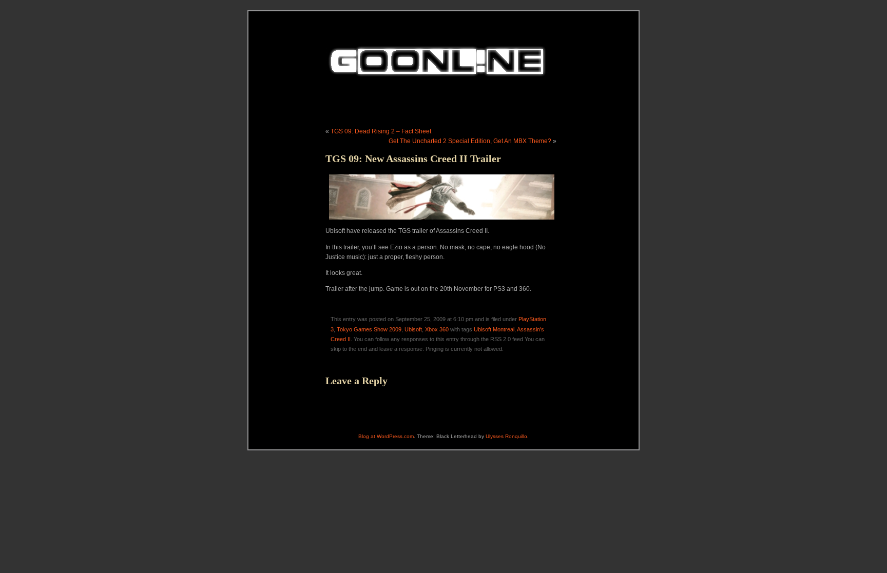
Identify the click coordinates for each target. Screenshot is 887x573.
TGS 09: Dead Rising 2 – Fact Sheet (381, 131)
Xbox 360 (437, 329)
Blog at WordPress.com (386, 436)
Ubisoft (413, 329)
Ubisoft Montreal (494, 329)
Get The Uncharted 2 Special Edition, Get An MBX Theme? (470, 141)
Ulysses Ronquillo (506, 436)
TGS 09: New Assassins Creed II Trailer (413, 158)
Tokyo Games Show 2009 (369, 329)
